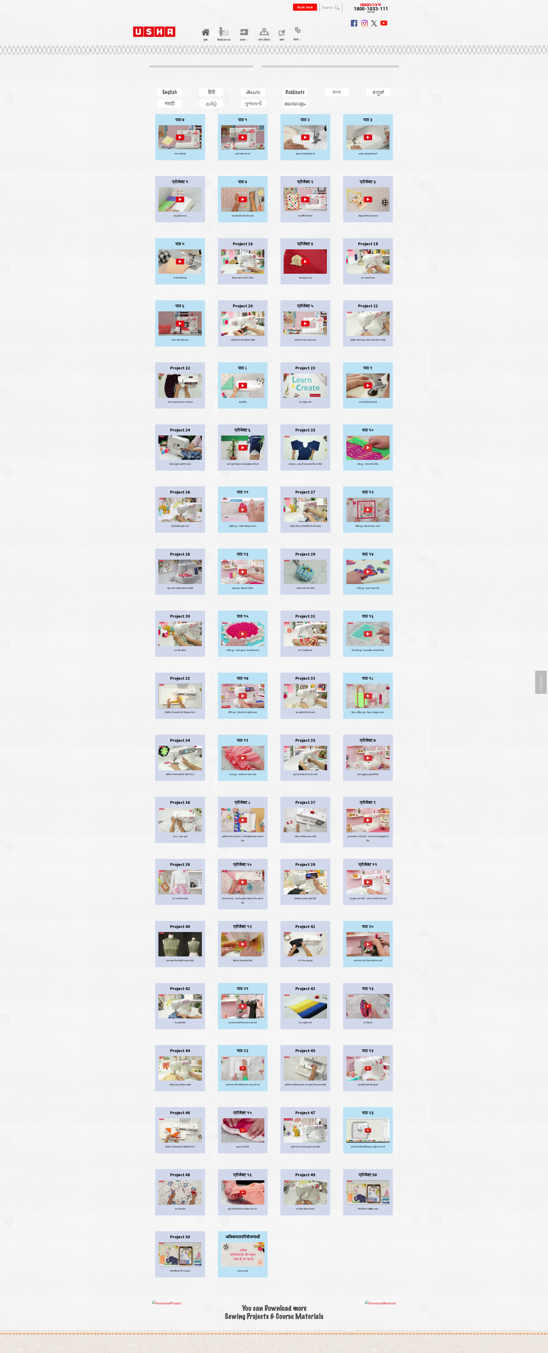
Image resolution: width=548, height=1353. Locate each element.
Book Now (305, 7)
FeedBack (541, 682)
